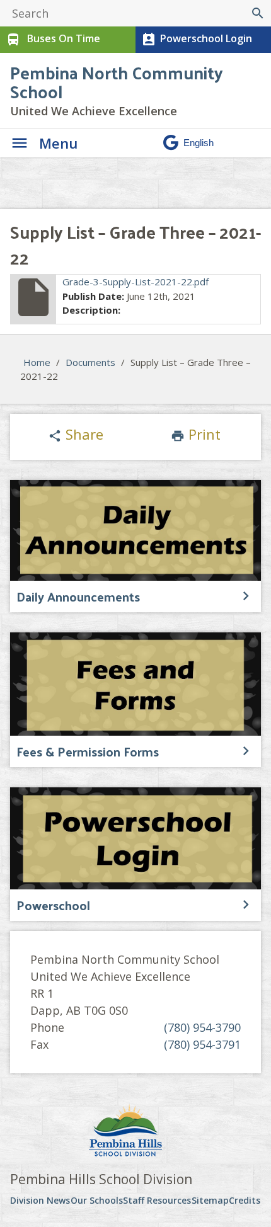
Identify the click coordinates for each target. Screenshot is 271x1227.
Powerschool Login (196, 39)
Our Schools (97, 1200)
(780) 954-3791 (202, 1044)
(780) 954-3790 (202, 1027)
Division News (40, 1200)
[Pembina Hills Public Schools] (135, 1132)
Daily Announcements (78, 596)
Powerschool (53, 905)
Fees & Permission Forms (87, 751)
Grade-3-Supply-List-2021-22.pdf (135, 281)
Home (36, 362)
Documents (90, 362)
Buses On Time (53, 39)
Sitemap (210, 1200)
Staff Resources (157, 1200)
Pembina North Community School (116, 81)
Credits (244, 1200)
